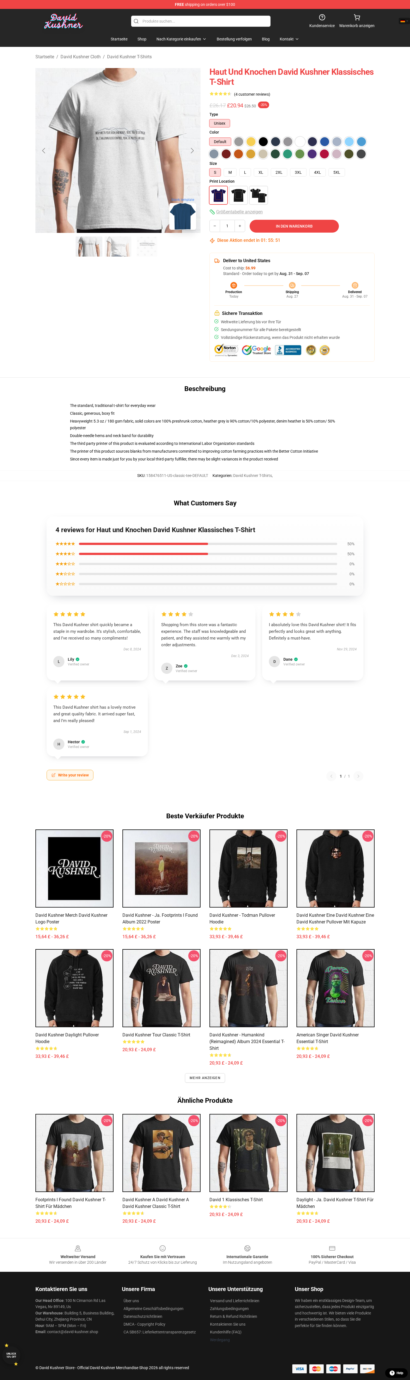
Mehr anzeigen (205, 1078)
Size (213, 163)
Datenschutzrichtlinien (143, 1316)
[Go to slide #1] (89, 247)
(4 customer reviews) (252, 94)
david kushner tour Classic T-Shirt (156, 1035)
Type (213, 114)
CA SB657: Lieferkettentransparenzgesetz (160, 1332)
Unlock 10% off (11, 1355)
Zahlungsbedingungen (229, 1308)
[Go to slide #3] (147, 247)
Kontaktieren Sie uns (227, 1324)
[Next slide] (192, 150)
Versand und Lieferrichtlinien (234, 1301)
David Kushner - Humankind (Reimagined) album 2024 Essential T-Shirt (246, 1041)
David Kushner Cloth (81, 56)
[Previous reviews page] (331, 776)
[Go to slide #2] (118, 247)
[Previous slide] (44, 150)
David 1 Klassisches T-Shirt (236, 1199)
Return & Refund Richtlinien (233, 1316)
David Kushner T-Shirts (129, 56)
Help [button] (400, 1373)
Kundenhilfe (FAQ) (226, 1332)
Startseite (44, 56)
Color (214, 132)
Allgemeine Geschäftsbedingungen (154, 1308)
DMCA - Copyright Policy (144, 1324)
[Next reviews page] (358, 776)
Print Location (222, 181)
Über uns (131, 1301)
